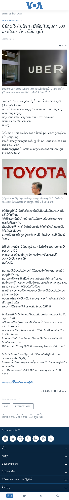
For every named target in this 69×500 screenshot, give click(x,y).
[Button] (63, 46)
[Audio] (41, 496)
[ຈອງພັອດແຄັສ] (51, 438)
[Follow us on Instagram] (20, 438)
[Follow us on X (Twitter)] (28, 438)
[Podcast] (43, 438)
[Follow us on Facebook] (5, 438)
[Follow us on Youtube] (13, 438)
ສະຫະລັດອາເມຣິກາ (12, 20)
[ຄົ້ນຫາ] (58, 496)
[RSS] (35, 438)
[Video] (25, 496)
